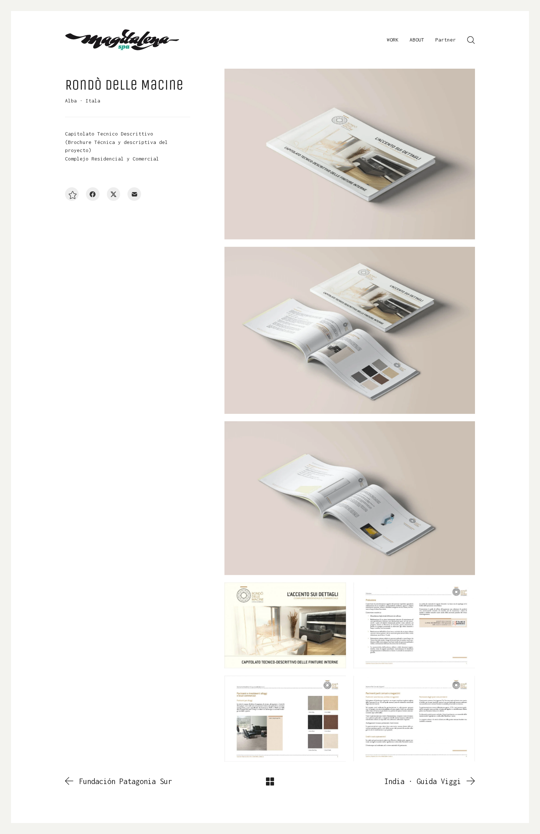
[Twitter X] (113, 194)
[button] (72, 194)
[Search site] (471, 40)
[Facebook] (93, 194)
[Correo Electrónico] (134, 194)
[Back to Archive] (270, 781)
